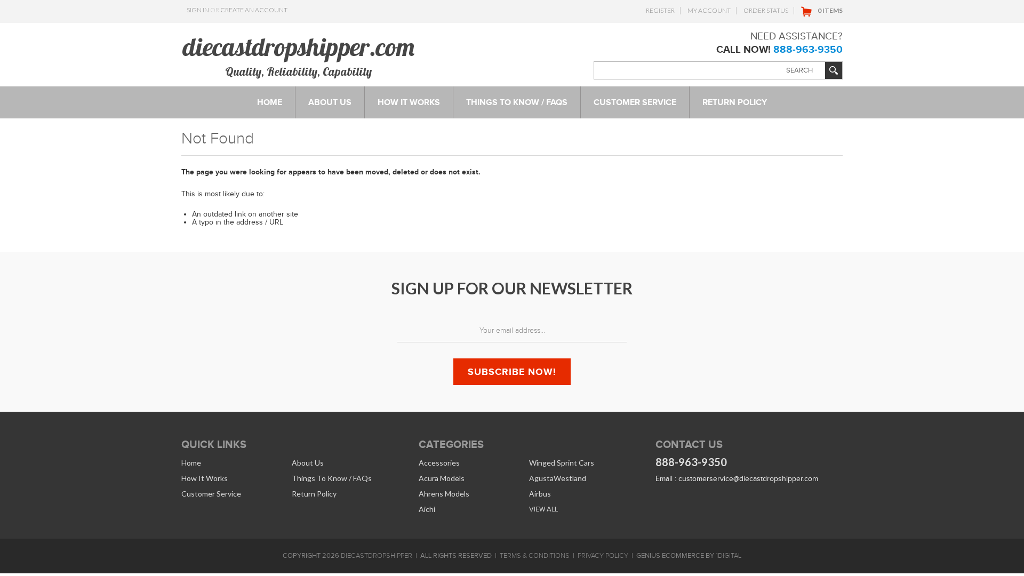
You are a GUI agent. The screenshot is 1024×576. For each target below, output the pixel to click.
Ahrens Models (444, 493)
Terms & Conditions (535, 555)
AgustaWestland (557, 478)
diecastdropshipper (376, 555)
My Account (709, 10)
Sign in (198, 10)
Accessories (439, 462)
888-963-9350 (808, 49)
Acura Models (442, 478)
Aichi (427, 509)
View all (543, 509)
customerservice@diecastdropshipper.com (748, 479)
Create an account (253, 10)
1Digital (728, 555)
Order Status (765, 10)
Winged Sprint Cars (561, 462)
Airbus (540, 493)
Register (660, 10)
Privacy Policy (603, 555)
